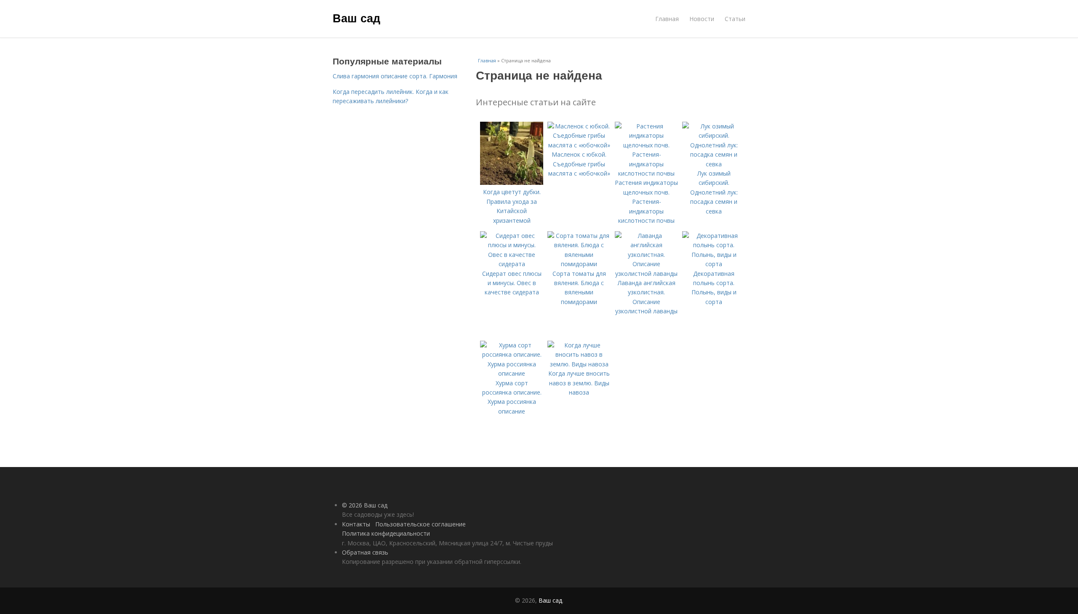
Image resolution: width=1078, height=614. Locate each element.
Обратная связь (365, 552)
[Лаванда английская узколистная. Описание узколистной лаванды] (646, 274)
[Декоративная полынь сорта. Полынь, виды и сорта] (713, 264)
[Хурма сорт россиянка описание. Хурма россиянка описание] (511, 373)
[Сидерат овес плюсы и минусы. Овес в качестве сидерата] (511, 264)
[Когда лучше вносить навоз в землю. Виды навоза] (579, 364)
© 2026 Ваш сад (364, 505)
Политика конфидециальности (386, 533)
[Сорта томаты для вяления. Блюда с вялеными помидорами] (579, 264)
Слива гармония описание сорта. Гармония (395, 76)
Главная (667, 19)
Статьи (735, 19)
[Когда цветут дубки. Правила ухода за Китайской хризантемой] (511, 183)
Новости (701, 19)
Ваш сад (356, 18)
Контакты (356, 524)
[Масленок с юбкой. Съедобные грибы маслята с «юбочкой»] (579, 145)
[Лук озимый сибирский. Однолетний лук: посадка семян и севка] (713, 164)
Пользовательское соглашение (420, 524)
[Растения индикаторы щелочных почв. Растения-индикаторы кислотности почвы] (646, 173)
